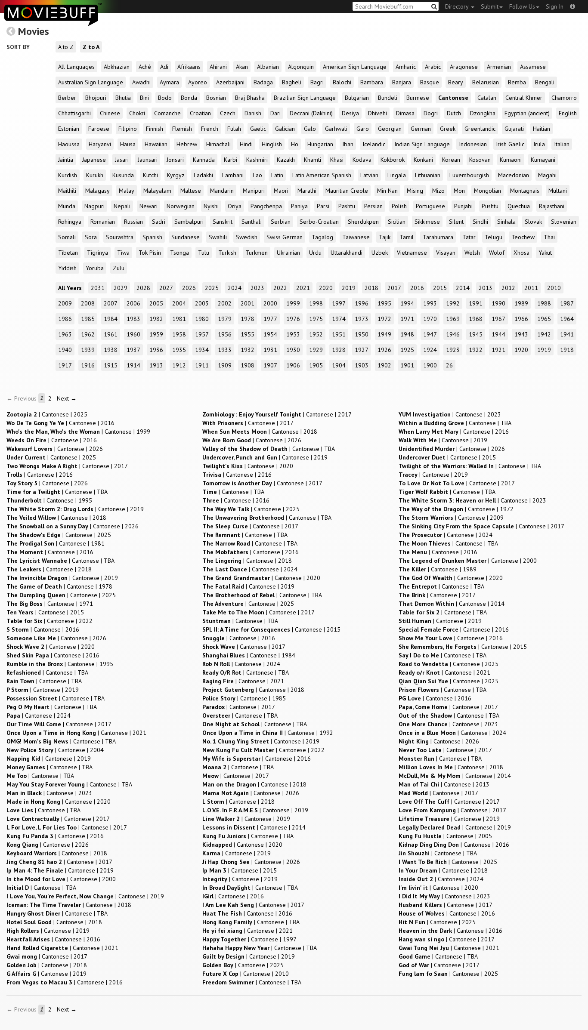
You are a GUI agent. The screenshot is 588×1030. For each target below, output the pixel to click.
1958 (179, 334)
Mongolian (487, 190)
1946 (453, 334)
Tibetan (68, 252)
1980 (202, 319)
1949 (384, 334)
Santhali (251, 221)
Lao (257, 175)
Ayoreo (197, 82)
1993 (430, 303)
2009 (65, 303)
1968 (476, 319)
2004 (179, 303)
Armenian (499, 67)
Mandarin (222, 190)
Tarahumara (438, 237)
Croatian (200, 113)
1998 (316, 303)
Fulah (234, 129)
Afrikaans (189, 67)
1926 (384, 350)
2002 (225, 303)
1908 (247, 365)
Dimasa (405, 113)
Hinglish (272, 144)
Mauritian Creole (346, 190)
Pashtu (346, 206)
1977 (270, 319)
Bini (144, 98)
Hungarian (320, 144)
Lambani (233, 175)
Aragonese (464, 67)
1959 (156, 334)
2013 (485, 288)
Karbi (230, 159)
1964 (567, 319)
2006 (133, 303)
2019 (349, 288)
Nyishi (211, 206)
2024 (234, 288)
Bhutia (123, 98)
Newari (148, 206)
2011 (531, 288)
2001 (247, 303)
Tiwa (123, 252)
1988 (544, 303)
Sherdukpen (363, 221)
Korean (451, 159)
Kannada (204, 159)
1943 (521, 334)
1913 (156, 365)
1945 (476, 334)
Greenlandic (479, 129)
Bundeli (387, 98)
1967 (498, 319)
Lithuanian (427, 175)
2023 (257, 288)
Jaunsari (148, 159)
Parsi (323, 206)
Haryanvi (100, 144)
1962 (88, 334)
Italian (561, 144)
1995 (384, 303)
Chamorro (564, 98)
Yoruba (95, 268)
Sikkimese (427, 221)
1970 (430, 319)
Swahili (218, 237)
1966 (521, 319)
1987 (567, 303)
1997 (339, 303)
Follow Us (522, 6)
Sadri (158, 221)
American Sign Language (355, 67)
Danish (252, 113)
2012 (508, 288)
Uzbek (379, 252)
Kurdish (67, 175)
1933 (225, 350)
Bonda (189, 98)
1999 (293, 303)
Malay (126, 190)
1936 (156, 350)
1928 (339, 350)
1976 (293, 319)
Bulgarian (357, 98)
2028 (143, 288)
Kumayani (543, 159)
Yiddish (67, 268)
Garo (362, 129)
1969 (453, 319)
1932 (247, 350)
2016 (417, 288)
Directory (457, 6)
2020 (326, 288)
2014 (463, 288)
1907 (270, 365)
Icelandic (373, 144)
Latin (277, 175)
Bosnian (216, 98)
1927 (361, 350)
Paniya (299, 206)
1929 (316, 350)
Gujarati (514, 129)
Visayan (445, 252)
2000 (270, 303)
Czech (227, 113)
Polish (399, 206)
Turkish (227, 252)
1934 (202, 350)
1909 (225, 365)
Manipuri (254, 190)
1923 (453, 350)
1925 (407, 350)
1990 (498, 303)
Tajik (384, 237)
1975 (316, 319)
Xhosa (521, 252)
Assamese (533, 67)
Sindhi (480, 221)
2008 (88, 303)
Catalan (486, 98)
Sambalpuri (189, 221)
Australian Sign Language (90, 82)
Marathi (306, 190)
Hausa (128, 144)
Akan (242, 67)
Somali (67, 237)
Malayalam (157, 190)
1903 (361, 365)
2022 (280, 288)
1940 (65, 350)
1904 (339, 365)
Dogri (431, 113)
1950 (361, 334)
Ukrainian (288, 252)
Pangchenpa (266, 206)
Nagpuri (94, 206)
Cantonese (453, 98)
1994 (407, 303)
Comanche (167, 113)
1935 (179, 350)
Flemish (182, 129)
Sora (91, 237)
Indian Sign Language (422, 144)
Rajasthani (551, 206)
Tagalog (322, 237)
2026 (189, 288)
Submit (489, 6)
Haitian (541, 129)
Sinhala (506, 221)
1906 (293, 365)
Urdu (315, 252)
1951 (339, 334)
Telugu (493, 237)
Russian (133, 221)
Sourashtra (119, 237)
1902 (384, 365)
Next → (67, 398)
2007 (111, 303)
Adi (164, 67)
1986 (65, 319)
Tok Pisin (150, 252)
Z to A (91, 47)
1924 (430, 350)
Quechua (519, 206)
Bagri (317, 82)
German (421, 129)
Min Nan (387, 190)
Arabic (433, 67)
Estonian (68, 129)
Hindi (246, 144)
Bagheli (291, 82)
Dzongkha (482, 113)
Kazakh (286, 159)
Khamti (312, 159)
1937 (133, 350)
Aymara (169, 82)
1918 (567, 350)
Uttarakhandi (346, 252)
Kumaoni (511, 159)
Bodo (165, 98)
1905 (316, 365)
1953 (293, 334)
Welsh (472, 252)
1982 (156, 319)
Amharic (406, 67)
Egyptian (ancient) (527, 113)
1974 (339, 319)
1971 (407, 319)
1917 (65, 365)
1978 (247, 319)
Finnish (154, 129)
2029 (120, 288)
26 (449, 365)
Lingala (396, 175)
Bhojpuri (95, 98)
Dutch (454, 113)
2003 (202, 303)
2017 (394, 288)
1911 (202, 365)
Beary (455, 82)
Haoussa (69, 144)
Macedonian (513, 175)
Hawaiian (156, 144)
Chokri (137, 113)
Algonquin (301, 67)
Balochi (342, 82)
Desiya (350, 113)
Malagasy (97, 190)
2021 (303, 288)
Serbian (281, 221)
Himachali (218, 144)
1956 (225, 334)
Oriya (234, 206)
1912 (179, 365)
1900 (430, 365)
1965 (544, 319)
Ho (294, 144)
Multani (557, 190)
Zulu (118, 268)
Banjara (401, 82)
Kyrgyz (176, 175)
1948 (407, 334)
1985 (88, 319)
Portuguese (430, 206)
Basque (429, 82)
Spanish (152, 237)
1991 (476, 303)
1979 (225, 319)
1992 (453, 303)
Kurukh (94, 175)
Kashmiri (257, 159)
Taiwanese (356, 237)
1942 (544, 334)
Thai (549, 237)
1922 (476, 350)
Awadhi (141, 82)
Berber (67, 98)
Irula (539, 144)
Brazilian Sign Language (305, 98)
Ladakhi (203, 175)
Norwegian (181, 206)
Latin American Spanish (321, 175)
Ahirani (218, 67)
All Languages (76, 67)
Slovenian (563, 221)
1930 (293, 350)
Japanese (94, 159)
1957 (202, 334)
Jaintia (65, 159)
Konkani (423, 159)
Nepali (122, 206)
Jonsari (175, 159)
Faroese (98, 129)
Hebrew (186, 144)
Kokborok (393, 159)
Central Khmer (523, 98)
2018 (371, 288)
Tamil (406, 237)
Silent (456, 221)
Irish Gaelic (510, 144)
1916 (88, 365)
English (568, 113)
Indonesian (473, 144)
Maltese (190, 190)
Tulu (203, 252)
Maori (281, 190)
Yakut (545, 252)
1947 (430, 334)
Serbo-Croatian (319, 221)
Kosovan (480, 159)
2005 (156, 303)
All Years (70, 288)
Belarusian (485, 82)
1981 (179, 319)
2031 (98, 288)
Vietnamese (412, 252)
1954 (270, 334)
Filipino (127, 129)
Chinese (110, 113)
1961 (111, 334)
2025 (212, 288)
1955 (247, 334)
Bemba (517, 82)
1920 (521, 350)
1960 (133, 334)
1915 (111, 365)
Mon (459, 190)
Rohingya (69, 221)
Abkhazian (117, 67)
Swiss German (284, 237)
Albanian (268, 67)
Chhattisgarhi (74, 113)
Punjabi (463, 206)
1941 (567, 334)
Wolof (496, 252)
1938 (111, 350)
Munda (66, 206)
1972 (384, 319)
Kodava (362, 159)
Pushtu (490, 206)
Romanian (102, 221)
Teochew (523, 237)
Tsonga (179, 252)
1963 (65, 334)
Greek (447, 129)
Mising (415, 190)
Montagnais (524, 190)
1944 (498, 334)
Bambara (371, 82)
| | (46, 414)
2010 (554, 288)
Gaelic (258, 129)
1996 (361, 303)
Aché (145, 67)
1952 (316, 334)
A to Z (66, 47)
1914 (133, 365)
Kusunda (123, 175)
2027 (166, 288)
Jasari (122, 159)
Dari (275, 113)
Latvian (369, 175)
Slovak (533, 221)
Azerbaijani (230, 82)
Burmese (417, 98)
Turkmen (256, 252)
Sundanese (185, 237)
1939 (88, 350)
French (209, 129)
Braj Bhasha (250, 98)
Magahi (547, 175)
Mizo (438, 190)
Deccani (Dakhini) (311, 113)
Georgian (390, 129)
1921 (498, 350)
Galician (285, 129)
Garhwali (336, 129)
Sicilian (396, 221)
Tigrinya (97, 252)
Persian (373, 206)
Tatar (469, 237)
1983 (133, 319)
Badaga (263, 82)
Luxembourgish (469, 175)
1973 (361, 319)
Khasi (337, 159)
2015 (440, 288)
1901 (407, 365)
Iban (347, 144)
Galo (310, 129)
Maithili (67, 190)
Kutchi (150, 175)
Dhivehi (377, 113)
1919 (544, 350)
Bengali (544, 82)
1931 (270, 350)
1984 (111, 319)
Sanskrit (222, 221)
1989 (521, 303)
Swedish (246, 237)
